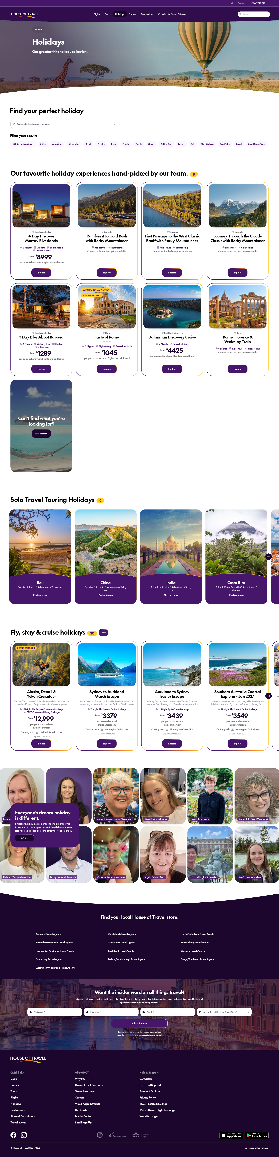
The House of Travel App (256, 1147)
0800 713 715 (258, 3)
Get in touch (243, 3)
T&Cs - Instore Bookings (153, 1103)
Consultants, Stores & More (172, 14)
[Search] (240, 14)
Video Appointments (87, 1103)
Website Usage (149, 1116)
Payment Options (150, 1091)
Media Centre (83, 1116)
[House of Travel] (25, 14)
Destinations (147, 14)
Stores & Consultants (22, 1116)
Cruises (132, 14)
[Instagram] (24, 1134)
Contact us (146, 1079)
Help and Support (150, 1085)
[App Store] (231, 1135)
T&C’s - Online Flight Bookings (157, 1110)
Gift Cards (81, 1110)
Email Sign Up (83, 1122)
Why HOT (81, 1079)
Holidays (119, 14)
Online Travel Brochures (89, 1085)
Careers (79, 1097)
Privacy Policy (130, 1035)
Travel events (18, 1122)
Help (232, 3)
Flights (96, 14)
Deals (107, 14)
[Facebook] (13, 1134)
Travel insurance (84, 1091)
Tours (13, 1091)
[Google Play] (257, 1135)
